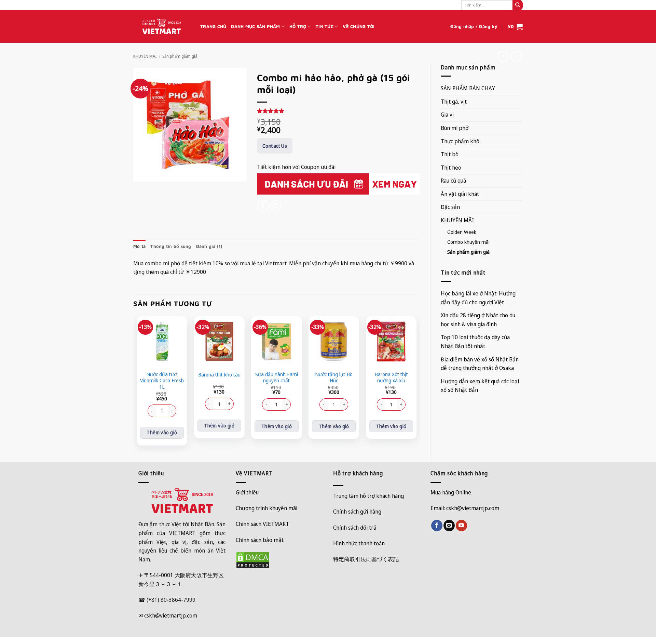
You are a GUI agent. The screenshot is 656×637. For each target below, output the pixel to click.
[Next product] (503, 56)
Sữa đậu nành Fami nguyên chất (276, 377)
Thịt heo (451, 167)
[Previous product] (516, 56)
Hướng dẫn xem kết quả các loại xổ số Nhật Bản (480, 385)
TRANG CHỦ (213, 26)
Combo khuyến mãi (468, 242)
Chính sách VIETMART (262, 524)
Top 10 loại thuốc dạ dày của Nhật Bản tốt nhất (475, 341)
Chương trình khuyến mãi (266, 508)
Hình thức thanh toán (359, 543)
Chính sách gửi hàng (357, 511)
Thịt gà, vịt (454, 101)
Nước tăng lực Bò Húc (334, 377)
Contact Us (274, 146)
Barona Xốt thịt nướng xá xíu (391, 377)
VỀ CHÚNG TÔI (358, 26)
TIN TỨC (324, 26)
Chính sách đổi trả (355, 527)
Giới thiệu (247, 492)
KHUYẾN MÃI (144, 56)
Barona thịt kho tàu (219, 375)
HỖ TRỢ (297, 26)
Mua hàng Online (450, 492)
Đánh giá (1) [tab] (209, 246)
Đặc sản (450, 207)
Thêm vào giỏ (162, 432)
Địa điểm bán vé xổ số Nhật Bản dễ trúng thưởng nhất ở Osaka (480, 364)
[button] (473, 27)
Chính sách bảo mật (260, 540)
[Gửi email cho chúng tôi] (449, 525)
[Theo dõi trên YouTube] (461, 525)
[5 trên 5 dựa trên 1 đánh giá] (338, 111)
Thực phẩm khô (460, 141)
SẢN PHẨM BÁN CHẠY (468, 88)
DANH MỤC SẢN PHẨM (255, 26)
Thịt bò (450, 154)
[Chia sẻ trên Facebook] (263, 205)
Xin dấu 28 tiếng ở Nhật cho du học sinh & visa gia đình (478, 319)
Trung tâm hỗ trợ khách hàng (368, 496)
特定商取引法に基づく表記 (366, 559)
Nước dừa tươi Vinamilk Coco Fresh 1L (162, 380)
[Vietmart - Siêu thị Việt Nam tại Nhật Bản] (161, 26)
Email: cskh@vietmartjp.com (464, 508)
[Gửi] (517, 5)
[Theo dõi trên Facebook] (436, 525)
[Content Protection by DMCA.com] (253, 559)
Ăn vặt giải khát (460, 194)
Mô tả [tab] (139, 246)
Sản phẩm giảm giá (179, 56)
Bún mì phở (454, 128)
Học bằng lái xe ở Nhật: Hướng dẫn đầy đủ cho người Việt (478, 298)
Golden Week (461, 232)
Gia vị (447, 114)
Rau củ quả (453, 180)
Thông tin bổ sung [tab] (170, 246)
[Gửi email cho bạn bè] (275, 205)
